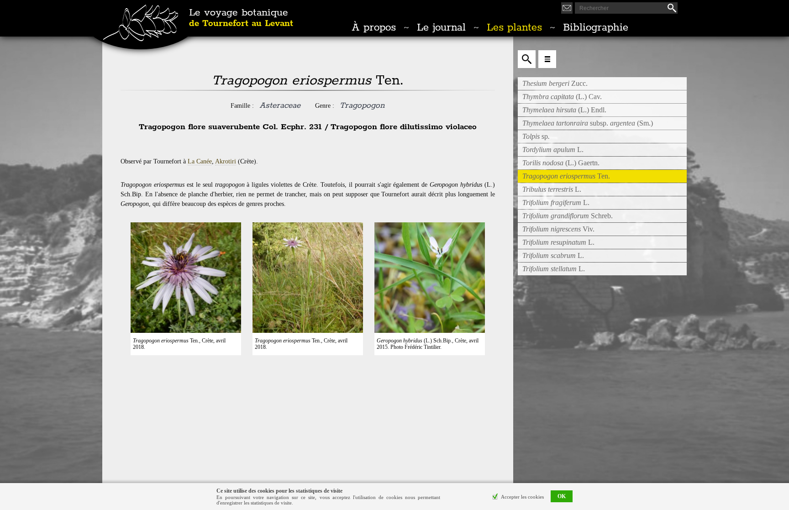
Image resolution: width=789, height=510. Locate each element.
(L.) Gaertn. (561, 163)
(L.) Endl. (564, 110)
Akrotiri (225, 161)
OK (562, 497)
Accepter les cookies (522, 496)
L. (553, 149)
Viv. (558, 229)
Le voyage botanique (241, 18)
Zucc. (555, 83)
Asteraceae (279, 105)
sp (536, 136)
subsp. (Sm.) (587, 123)
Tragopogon (362, 105)
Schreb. (567, 216)
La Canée (200, 161)
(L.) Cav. (562, 96)
